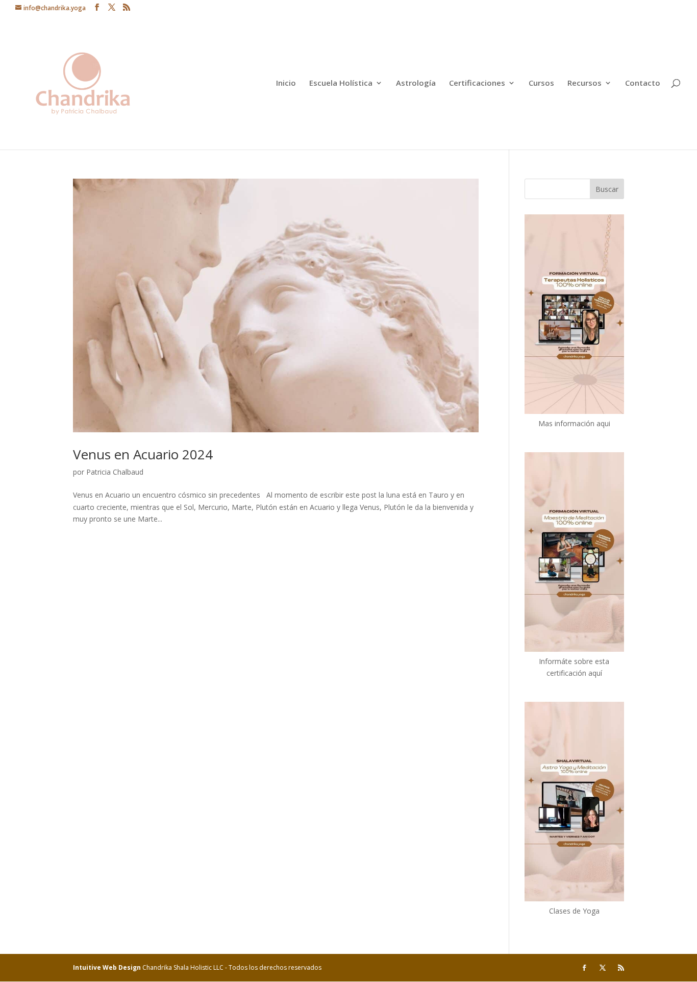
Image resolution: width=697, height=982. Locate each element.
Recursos (584, 83)
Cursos (541, 83)
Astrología (416, 83)
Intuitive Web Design (107, 967)
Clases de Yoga (574, 911)
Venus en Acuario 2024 (143, 454)
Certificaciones (477, 83)
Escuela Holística (340, 83)
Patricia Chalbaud (114, 472)
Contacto (642, 83)
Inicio (286, 83)
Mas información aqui (574, 423)
